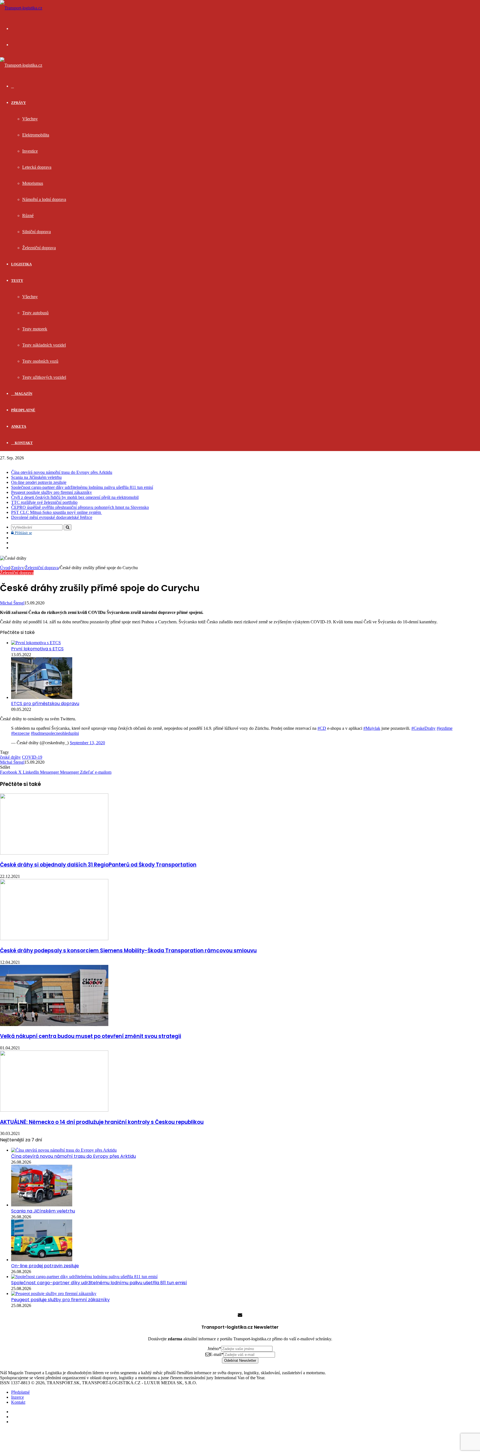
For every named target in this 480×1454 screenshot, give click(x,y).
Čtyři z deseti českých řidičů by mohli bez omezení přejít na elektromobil (75, 497)
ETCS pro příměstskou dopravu (45, 703)
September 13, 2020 (87, 742)
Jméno (214, 1348)
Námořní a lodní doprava (44, 199)
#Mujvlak (371, 728)
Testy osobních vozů (40, 361)
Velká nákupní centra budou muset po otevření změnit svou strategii (90, 1036)
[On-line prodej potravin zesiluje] (41, 1259)
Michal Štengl (12, 603)
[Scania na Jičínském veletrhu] (41, 1204)
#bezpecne (20, 733)
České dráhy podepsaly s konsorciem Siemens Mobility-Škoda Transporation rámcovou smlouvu (128, 950)
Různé (28, 215)
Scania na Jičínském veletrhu (36, 477)
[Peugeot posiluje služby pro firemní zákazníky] (53, 1293)
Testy (17, 280)
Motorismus (32, 183)
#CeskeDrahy (423, 728)
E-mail (217, 1354)
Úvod (5, 567)
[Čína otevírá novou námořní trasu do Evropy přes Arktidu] (64, 1150)
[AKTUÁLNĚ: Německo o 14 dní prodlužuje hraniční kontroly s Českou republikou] (54, 1110)
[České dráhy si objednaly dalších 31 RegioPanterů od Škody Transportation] (54, 853)
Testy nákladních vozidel (44, 345)
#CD (322, 728)
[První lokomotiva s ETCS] (36, 642)
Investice (30, 151)
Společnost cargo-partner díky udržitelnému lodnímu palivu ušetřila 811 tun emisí (82, 487)
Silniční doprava (36, 231)
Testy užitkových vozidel (44, 377)
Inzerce (17, 1397)
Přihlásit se (23, 533)
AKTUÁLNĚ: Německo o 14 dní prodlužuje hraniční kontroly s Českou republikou (102, 1122)
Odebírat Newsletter (240, 1360)
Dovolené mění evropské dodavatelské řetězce (51, 517)
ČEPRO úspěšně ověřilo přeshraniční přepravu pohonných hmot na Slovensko (80, 507)
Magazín (23, 394)
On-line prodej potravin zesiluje (38, 482)
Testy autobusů (35, 312)
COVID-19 (32, 757)
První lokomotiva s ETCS (37, 649)
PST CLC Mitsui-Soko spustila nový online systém (56, 512)
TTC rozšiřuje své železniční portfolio (44, 502)
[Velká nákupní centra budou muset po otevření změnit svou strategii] (54, 1024)
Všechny (30, 118)
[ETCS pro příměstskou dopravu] (41, 697)
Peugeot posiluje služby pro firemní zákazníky (51, 492)
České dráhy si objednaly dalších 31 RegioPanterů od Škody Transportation (98, 864)
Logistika (21, 264)
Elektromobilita (35, 135)
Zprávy (18, 103)
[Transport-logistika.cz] (21, 8)
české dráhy (10, 757)
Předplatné (23, 410)
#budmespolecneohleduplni (55, 733)
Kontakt (23, 443)
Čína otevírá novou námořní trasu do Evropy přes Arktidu (61, 472)
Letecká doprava (36, 167)
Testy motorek (34, 329)
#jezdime (444, 728)
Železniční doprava (39, 247)
